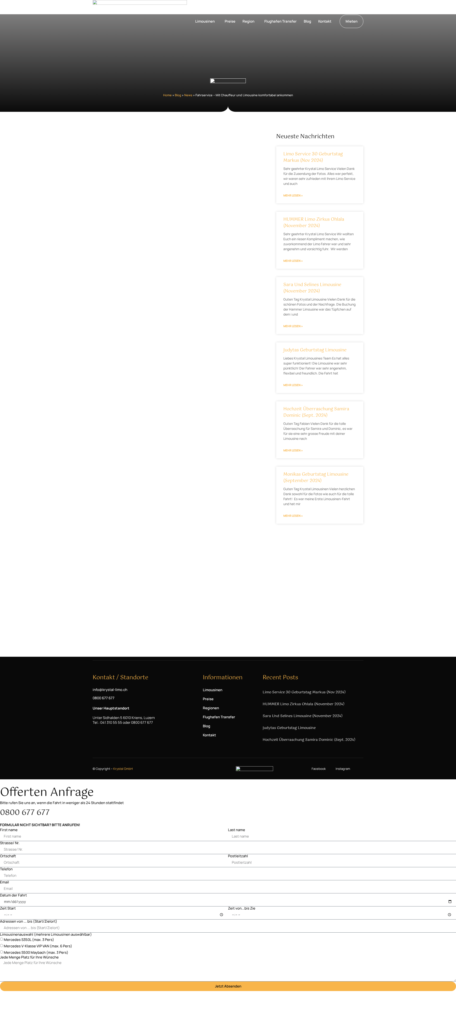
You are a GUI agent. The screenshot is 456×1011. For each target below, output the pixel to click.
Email (4, 882)
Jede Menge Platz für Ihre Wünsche (29, 957)
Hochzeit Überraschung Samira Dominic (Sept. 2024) (316, 412)
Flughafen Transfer (280, 21)
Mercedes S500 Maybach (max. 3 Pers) (36, 952)
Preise (230, 21)
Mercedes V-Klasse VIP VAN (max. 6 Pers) (38, 946)
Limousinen (205, 21)
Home (167, 95)
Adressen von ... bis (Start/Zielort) (28, 921)
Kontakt (324, 21)
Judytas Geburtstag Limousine (315, 350)
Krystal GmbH (123, 769)
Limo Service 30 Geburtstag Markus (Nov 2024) (313, 157)
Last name (236, 830)
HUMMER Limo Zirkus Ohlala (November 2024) (313, 223)
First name (9, 830)
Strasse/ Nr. (9, 843)
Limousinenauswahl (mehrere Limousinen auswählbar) (46, 934)
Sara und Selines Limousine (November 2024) (312, 288)
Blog (307, 21)
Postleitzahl (238, 856)
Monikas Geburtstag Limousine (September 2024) (315, 477)
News (188, 95)
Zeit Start (8, 908)
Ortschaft (8, 856)
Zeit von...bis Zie (241, 908)
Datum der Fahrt (13, 895)
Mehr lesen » (293, 195)
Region (248, 21)
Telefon (6, 869)
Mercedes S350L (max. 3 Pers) (29, 939)
